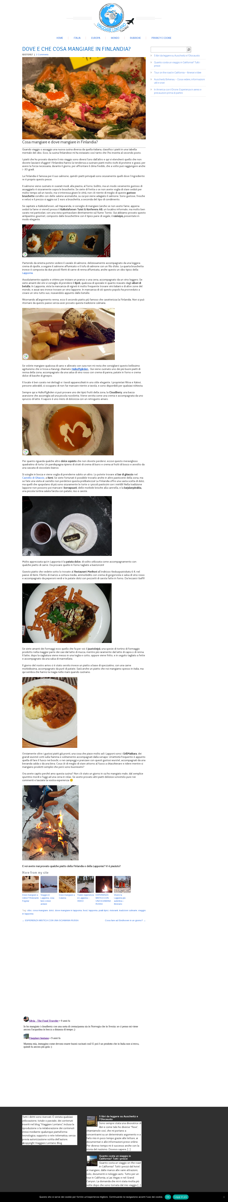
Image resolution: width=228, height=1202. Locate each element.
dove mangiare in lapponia (68, 910)
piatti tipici (103, 910)
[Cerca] (189, 49)
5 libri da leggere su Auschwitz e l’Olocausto (177, 55)
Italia (77, 38)
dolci (51, 910)
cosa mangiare (40, 910)
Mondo (115, 38)
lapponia (93, 910)
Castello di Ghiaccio (33, 477)
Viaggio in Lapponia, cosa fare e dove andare (47, 899)
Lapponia (27, 273)
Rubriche (135, 38)
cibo (29, 910)
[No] (223, 1197)
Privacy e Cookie (161, 38)
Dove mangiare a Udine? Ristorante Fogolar (30, 898)
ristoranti (114, 910)
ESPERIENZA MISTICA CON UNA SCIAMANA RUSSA (103, 899)
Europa (95, 38)
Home (60, 38)
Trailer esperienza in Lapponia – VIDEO (85, 898)
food (85, 910)
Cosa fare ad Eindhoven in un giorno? (125, 920)
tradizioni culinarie (128, 910)
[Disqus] (84, 967)
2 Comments (42, 54)
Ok (167, 1197)
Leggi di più (180, 1197)
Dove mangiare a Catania (67, 896)
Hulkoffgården (80, 369)
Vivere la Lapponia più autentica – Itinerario (120, 899)
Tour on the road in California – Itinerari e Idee (177, 72)
